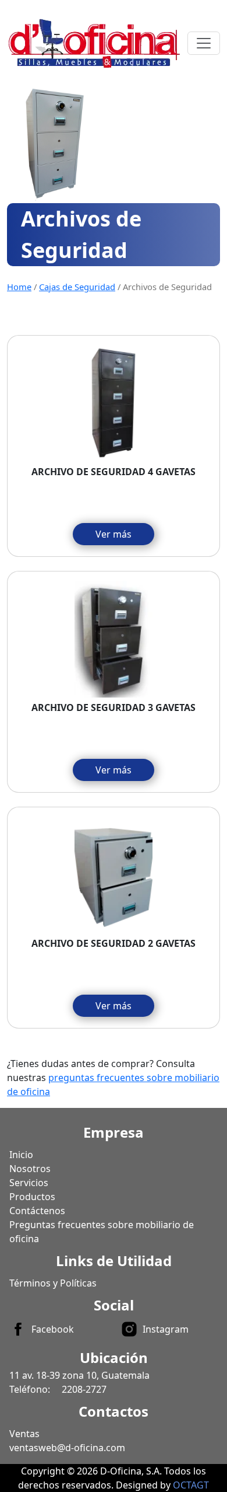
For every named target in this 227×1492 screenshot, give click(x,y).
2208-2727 (84, 1389)
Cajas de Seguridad (77, 286)
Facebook (52, 1329)
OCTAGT (191, 1485)
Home (19, 286)
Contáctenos (37, 1210)
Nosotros (30, 1168)
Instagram (166, 1329)
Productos (32, 1196)
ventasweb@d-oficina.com (67, 1447)
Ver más (113, 534)
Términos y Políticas (53, 1283)
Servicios (28, 1182)
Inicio (21, 1154)
